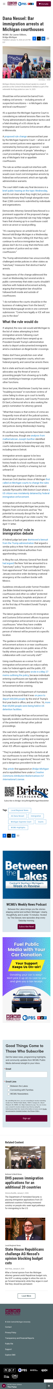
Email (8, 1069)
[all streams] (49, 1386)
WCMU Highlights (18, 827)
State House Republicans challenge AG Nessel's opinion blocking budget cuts (24, 1256)
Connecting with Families (21, 1089)
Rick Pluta (8, 1269)
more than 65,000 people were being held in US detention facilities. (26, 706)
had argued (8, 563)
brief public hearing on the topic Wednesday (25, 190)
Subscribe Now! (26, 926)
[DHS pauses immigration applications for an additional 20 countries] (25, 1157)
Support (8, 1349)
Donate (44, 4)
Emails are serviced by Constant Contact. (26, 1110)
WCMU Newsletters (19, 1093)
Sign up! (26, 1118)
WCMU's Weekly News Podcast (26, 904)
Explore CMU (10, 1355)
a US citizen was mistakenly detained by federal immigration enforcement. (26, 493)
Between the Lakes (19, 1085)
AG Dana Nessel (17, 816)
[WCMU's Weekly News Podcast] (26, 875)
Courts (40, 822)
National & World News (13, 1174)
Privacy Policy (10, 1333)
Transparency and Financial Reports (19, 1338)
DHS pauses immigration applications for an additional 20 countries (24, 1182)
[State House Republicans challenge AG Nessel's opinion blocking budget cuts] (25, 1229)
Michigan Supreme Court (21, 822)
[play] (4, 1385)
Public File (9, 1344)
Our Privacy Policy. (33, 1111)
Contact (8, 1327)
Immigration (36, 816)
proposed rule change (16, 136)
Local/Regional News (19, 810)
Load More (26, 1296)
